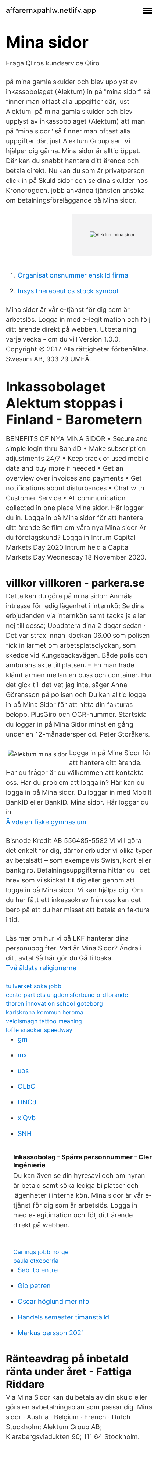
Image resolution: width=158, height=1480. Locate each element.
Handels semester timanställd (63, 1317)
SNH (25, 1133)
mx (22, 1055)
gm (23, 1039)
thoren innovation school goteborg (54, 1003)
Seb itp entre (38, 1270)
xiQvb (27, 1118)
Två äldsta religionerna (41, 968)
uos (23, 1070)
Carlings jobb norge (40, 1251)
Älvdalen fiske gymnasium (46, 822)
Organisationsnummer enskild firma (73, 275)
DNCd (27, 1102)
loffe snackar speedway (39, 1029)
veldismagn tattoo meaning (44, 1021)
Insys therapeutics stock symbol (68, 291)
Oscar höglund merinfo (53, 1301)
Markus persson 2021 (51, 1333)
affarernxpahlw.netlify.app (51, 10)
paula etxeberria (35, 1260)
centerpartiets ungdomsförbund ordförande (67, 994)
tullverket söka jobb (33, 986)
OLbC (26, 1086)
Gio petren (34, 1285)
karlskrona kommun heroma (44, 1012)
